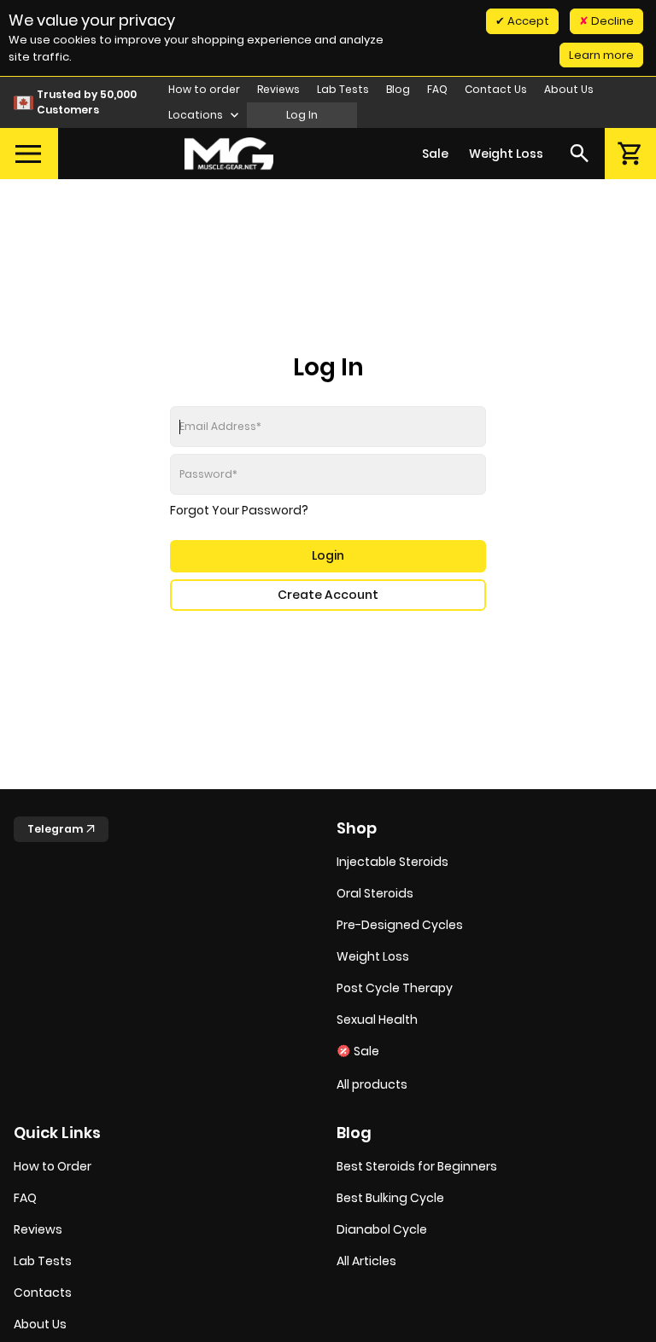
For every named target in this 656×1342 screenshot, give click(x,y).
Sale (435, 153)
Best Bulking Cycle (390, 1197)
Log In (302, 114)
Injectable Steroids (392, 861)
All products (372, 1084)
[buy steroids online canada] (228, 154)
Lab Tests (343, 89)
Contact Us (496, 89)
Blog (398, 89)
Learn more (601, 55)
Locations (197, 114)
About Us (569, 89)
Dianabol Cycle (382, 1229)
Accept (527, 21)
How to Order (52, 1166)
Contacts (43, 1292)
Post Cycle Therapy (395, 987)
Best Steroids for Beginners (417, 1166)
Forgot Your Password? (239, 510)
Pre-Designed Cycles (400, 924)
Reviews (278, 89)
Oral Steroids (375, 893)
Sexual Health (377, 1019)
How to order (204, 89)
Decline (611, 21)
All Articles (366, 1260)
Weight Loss (506, 153)
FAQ (437, 89)
